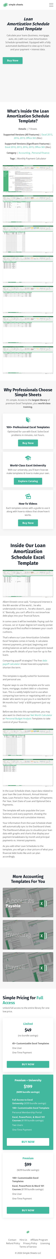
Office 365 (31, 138)
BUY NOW (28, 1064)
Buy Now (12, 60)
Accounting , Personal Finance (34, 152)
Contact (12, 1239)
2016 (16, 138)
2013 (19, 147)
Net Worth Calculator (41, 715)
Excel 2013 (47, 134)
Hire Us (23, 1239)
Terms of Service (28, 1246)
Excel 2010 (10, 147)
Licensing (45, 1243)
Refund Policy (13, 1243)
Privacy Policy (30, 1243)
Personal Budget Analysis (18, 718)
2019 (22, 138)
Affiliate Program (39, 1239)
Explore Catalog (28, 481)
